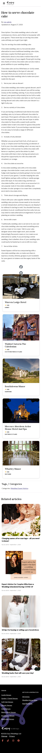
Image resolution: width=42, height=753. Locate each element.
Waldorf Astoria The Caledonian (15, 345)
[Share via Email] (21, 273)
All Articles (26, 697)
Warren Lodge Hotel (15, 302)
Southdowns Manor (15, 386)
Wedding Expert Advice (19, 488)
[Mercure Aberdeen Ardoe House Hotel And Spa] (21, 410)
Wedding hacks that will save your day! (18, 673)
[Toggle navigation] (4, 3)
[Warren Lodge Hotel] (21, 286)
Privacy (12, 736)
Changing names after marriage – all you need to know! (20, 539)
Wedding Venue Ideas (29, 700)
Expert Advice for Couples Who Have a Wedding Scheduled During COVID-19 (18, 585)
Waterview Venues (7, 719)
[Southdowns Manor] (21, 371)
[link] (2, 740)
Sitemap (4, 736)
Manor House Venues (8, 712)
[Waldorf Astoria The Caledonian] (21, 327)
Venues (3, 690)
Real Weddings (27, 703)
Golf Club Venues (7, 702)
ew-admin (7, 22)
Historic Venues (6, 705)
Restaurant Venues (7, 716)
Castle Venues (6, 695)
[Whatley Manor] (21, 453)
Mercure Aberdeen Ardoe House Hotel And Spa (18, 427)
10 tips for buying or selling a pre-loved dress (20, 630)
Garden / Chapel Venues (9, 698)
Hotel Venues (6, 709)
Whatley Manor (13, 468)
